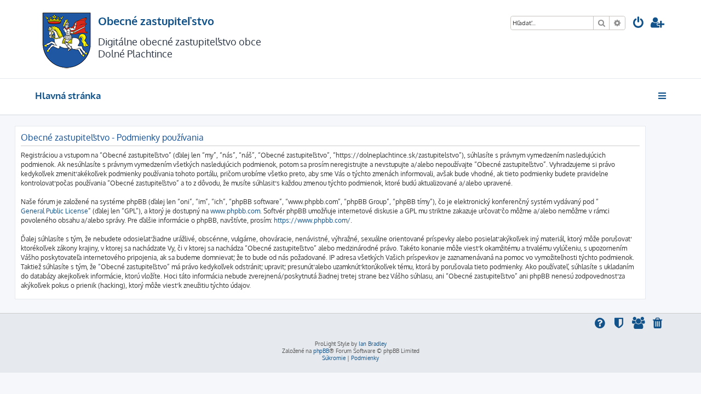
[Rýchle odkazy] (663, 96)
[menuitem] (638, 23)
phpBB (321, 350)
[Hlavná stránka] (66, 39)
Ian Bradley (373, 343)
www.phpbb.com (235, 211)
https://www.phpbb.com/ (312, 220)
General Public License (54, 211)
